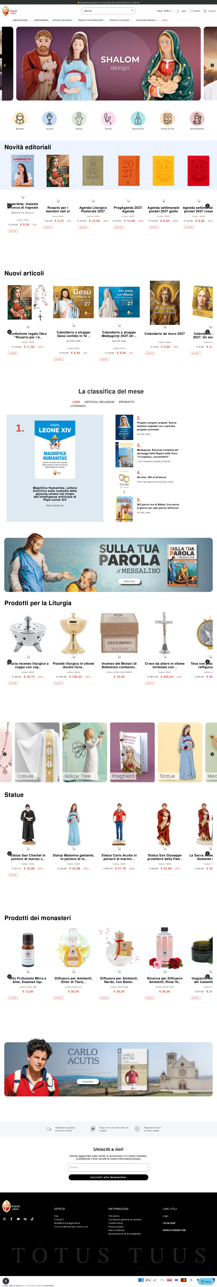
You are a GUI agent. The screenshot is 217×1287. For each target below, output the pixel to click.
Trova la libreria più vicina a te (71, 1226)
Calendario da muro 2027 (165, 333)
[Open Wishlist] (191, 11)
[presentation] (4, 754)
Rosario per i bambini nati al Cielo (58, 211)
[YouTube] (18, 1219)
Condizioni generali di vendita (124, 1219)
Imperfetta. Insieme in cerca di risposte (22, 205)
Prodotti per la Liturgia (38, 602)
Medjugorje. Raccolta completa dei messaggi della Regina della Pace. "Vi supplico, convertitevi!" (157, 453)
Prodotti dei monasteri (37, 917)
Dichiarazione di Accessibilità (124, 1233)
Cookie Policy (115, 1223)
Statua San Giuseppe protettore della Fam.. (164, 856)
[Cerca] (132, 11)
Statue (14, 794)
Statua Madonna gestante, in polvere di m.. (73, 856)
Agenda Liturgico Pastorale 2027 (93, 209)
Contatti (59, 1219)
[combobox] (108, 11)
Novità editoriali (27, 146)
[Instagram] (4, 1219)
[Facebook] (11, 1219)
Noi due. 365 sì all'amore (151, 477)
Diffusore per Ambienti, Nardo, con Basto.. (119, 979)
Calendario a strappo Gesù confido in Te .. (73, 333)
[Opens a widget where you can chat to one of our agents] (206, 1282)
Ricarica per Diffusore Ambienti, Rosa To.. (165, 979)
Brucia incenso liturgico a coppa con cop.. (28, 665)
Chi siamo (114, 1216)
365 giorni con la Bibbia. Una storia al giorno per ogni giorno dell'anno (158, 506)
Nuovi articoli (24, 273)
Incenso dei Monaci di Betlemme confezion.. (119, 665)
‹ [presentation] (4, 65)
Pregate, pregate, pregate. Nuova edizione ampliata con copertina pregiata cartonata (157, 426)
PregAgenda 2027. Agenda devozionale (128, 211)
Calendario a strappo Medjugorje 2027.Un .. (119, 333)
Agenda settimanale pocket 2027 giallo (163, 209)
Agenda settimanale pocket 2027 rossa (199, 209)
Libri (76, 402)
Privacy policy (116, 1226)
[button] (21, 20)
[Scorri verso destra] (207, 206)
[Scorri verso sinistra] (9, 206)
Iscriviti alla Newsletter (108, 1177)
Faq (56, 1216)
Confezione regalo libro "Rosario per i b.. (28, 335)
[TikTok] (32, 1219)
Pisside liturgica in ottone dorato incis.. (73, 665)
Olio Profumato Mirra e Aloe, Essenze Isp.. (27, 979)
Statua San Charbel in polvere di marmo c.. (27, 856)
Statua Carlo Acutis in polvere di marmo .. (119, 856)
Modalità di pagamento (67, 1223)
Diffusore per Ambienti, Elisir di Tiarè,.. (73, 979)
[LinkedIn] (25, 1219)
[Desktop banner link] (108, 562)
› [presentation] (212, 65)
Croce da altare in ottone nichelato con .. (165, 665)
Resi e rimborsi (116, 1230)
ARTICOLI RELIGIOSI (99, 402)
